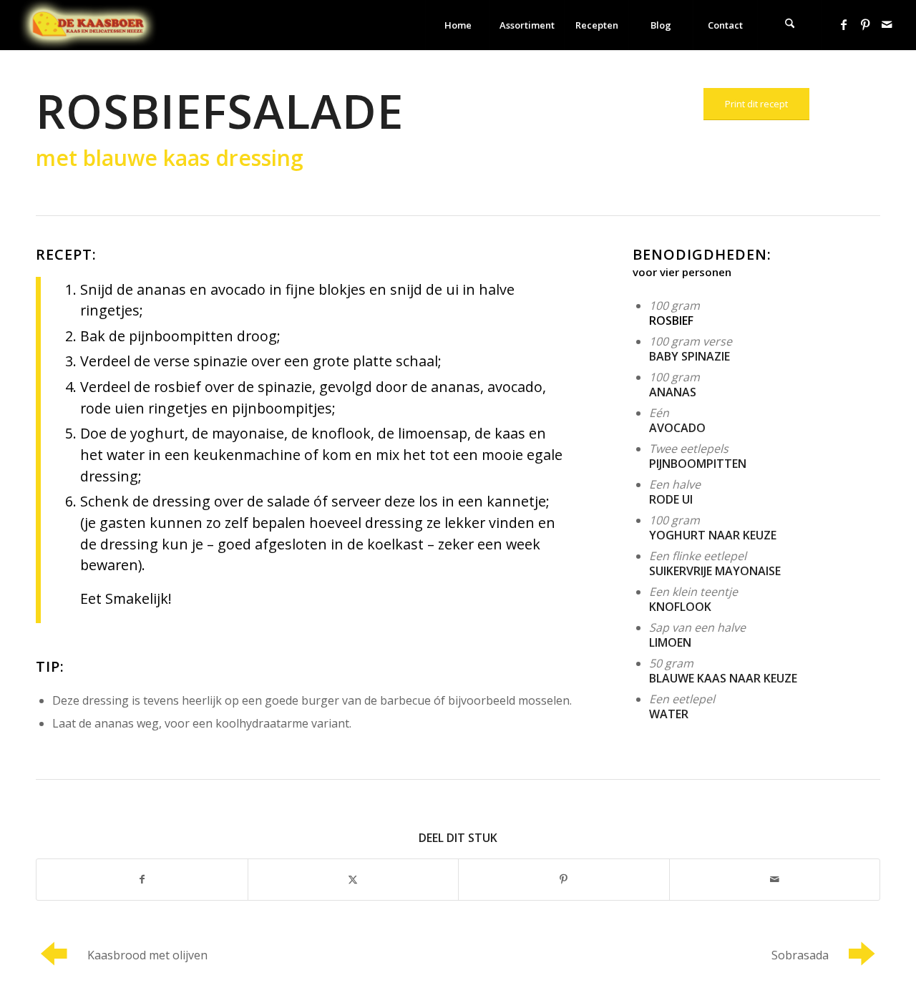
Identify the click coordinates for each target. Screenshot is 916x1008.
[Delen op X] (353, 879)
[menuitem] (457, 25)
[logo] (88, 25)
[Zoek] (789, 25)
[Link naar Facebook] (843, 24)
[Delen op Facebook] (142, 879)
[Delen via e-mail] (775, 879)
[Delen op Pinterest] (564, 879)
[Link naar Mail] (886, 24)
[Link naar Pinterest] (865, 24)
